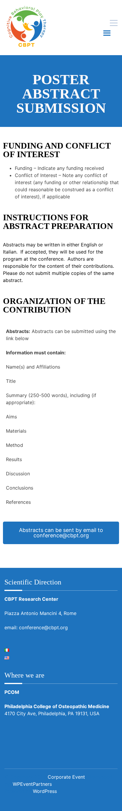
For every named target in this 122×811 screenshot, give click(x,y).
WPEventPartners (32, 784)
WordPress (45, 791)
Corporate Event (66, 777)
